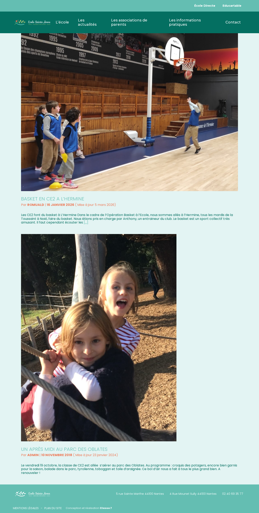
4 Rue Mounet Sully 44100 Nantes (193, 494)
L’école (62, 22)
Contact (233, 22)
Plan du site (53, 508)
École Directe (204, 5)
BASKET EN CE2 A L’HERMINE (52, 198)
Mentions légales (26, 508)
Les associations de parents (129, 22)
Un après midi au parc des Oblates (64, 449)
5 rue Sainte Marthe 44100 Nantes (140, 494)
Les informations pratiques (185, 22)
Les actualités (87, 22)
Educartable (232, 5)
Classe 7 (106, 508)
